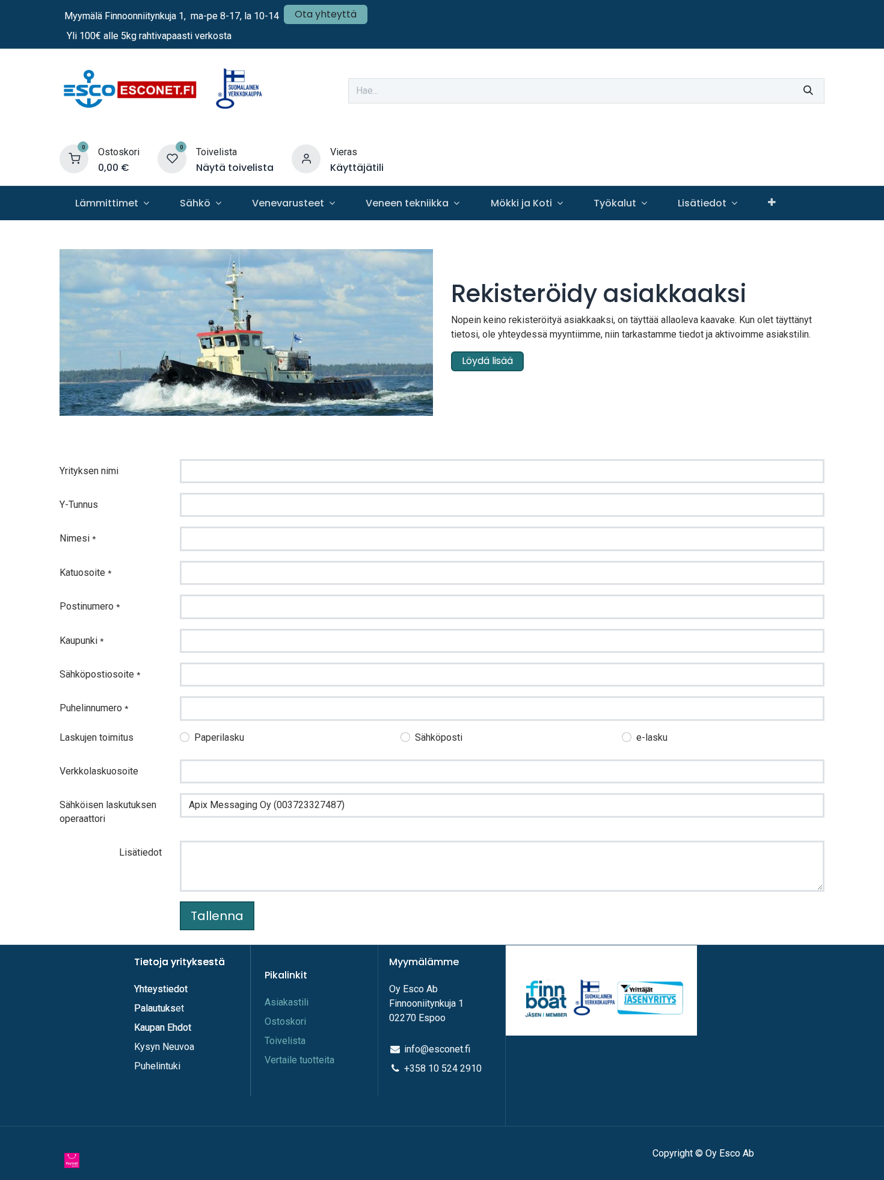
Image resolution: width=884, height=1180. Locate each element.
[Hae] (808, 91)
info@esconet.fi (437, 1049)
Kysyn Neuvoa (164, 1046)
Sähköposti (438, 737)
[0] (74, 158)
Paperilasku (219, 737)
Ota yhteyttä (326, 14)
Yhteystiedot (162, 989)
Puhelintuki (157, 1066)
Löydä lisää (487, 361)
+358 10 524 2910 (443, 1068)
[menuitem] (112, 203)
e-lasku (652, 737)
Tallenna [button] (217, 915)
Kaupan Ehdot (162, 1027)
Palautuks (155, 1008)
